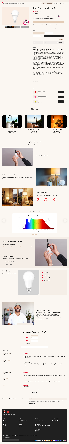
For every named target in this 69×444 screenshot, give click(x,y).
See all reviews (28, 343)
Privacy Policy (51, 401)
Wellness (4, 424)
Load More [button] (34, 392)
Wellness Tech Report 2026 (23, 423)
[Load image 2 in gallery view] (6, 27)
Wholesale (37, 426)
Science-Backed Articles (23, 421)
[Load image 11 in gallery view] (28, 27)
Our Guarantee (36, 81)
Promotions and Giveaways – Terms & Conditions (42, 425)
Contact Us (37, 430)
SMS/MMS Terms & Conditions (40, 423)
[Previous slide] (50, 264)
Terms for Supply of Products (39, 420)
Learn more (51, 18)
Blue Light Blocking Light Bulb (42, 91)
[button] (10, 3)
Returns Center (37, 431)
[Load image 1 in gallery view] (3, 27)
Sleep (4, 423)
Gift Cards (4, 425)
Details (34, 47)
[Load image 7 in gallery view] (18, 27)
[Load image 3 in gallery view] (9, 27)
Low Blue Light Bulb (41, 100)
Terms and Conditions (57, 401)
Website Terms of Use (38, 421)
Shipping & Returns (38, 429)
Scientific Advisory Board (23, 420)
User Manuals (21, 424)
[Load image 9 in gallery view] (22, 27)
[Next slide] (52, 264)
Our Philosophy (21, 426)
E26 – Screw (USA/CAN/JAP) (39, 33)
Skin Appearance (5, 420)
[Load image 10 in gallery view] (25, 27)
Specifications (35, 78)
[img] (44, 353)
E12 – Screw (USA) (49, 33)
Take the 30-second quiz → (47, 3)
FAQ (20, 425)
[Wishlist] (64, 3)
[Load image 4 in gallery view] (12, 27)
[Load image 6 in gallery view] (15, 27)
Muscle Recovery (5, 421)
